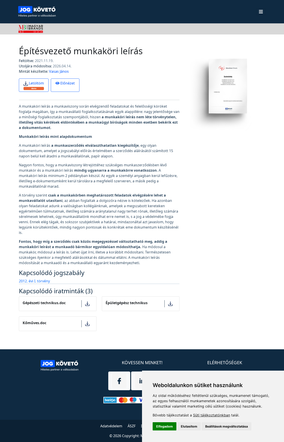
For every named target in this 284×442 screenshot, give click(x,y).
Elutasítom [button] (189, 426)
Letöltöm (36, 85)
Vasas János (59, 71)
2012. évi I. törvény (34, 281)
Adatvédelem (111, 426)
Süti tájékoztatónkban (211, 415)
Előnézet (67, 83)
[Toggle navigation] (261, 11)
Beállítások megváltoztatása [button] (226, 426)
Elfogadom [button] (164, 426)
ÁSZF (132, 426)
